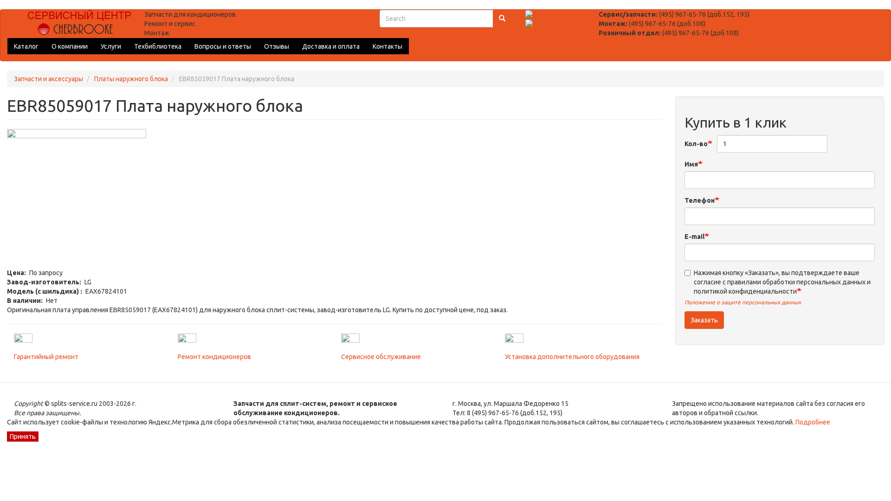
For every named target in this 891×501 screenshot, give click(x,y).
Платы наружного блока (131, 79)
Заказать (704, 320)
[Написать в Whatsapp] (554, 28)
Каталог (26, 46)
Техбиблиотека (157, 46)
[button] (334, 198)
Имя (691, 164)
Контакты (387, 46)
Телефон (699, 200)
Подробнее (812, 422)
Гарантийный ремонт (46, 356)
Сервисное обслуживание (381, 356)
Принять (23, 436)
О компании (70, 46)
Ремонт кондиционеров (214, 356)
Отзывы (276, 46)
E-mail (694, 236)
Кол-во (696, 144)
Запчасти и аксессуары (48, 79)
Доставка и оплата (331, 46)
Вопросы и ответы (222, 46)
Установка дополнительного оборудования (572, 356)
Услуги (111, 46)
